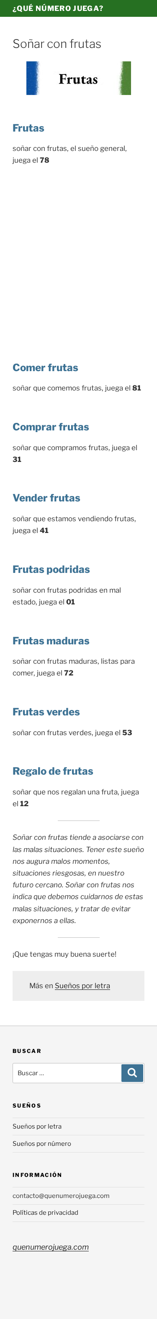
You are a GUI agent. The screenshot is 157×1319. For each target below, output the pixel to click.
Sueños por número (42, 1144)
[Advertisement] (78, 256)
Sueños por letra (82, 985)
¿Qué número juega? (58, 8)
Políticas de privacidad (45, 1212)
